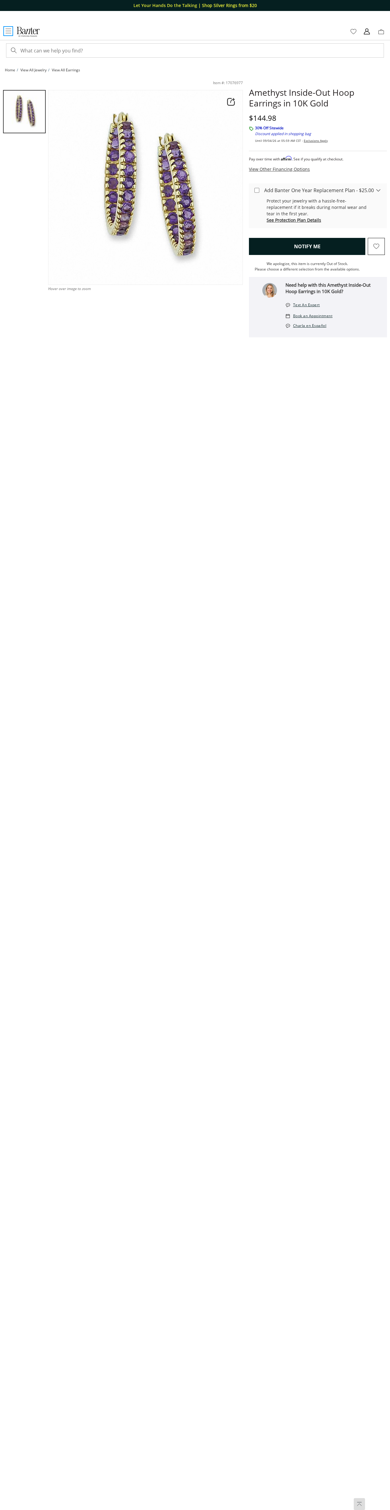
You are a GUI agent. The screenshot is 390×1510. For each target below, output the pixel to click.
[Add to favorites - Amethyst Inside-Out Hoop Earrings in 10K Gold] (376, 246)
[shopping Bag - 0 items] (383, 34)
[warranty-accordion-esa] (378, 190)
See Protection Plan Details (294, 220)
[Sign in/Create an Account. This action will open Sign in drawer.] (366, 31)
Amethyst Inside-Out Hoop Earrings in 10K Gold (301, 98)
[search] (13, 50)
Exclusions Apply (316, 140)
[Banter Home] (28, 32)
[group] (24, 111)
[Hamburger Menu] (8, 31)
